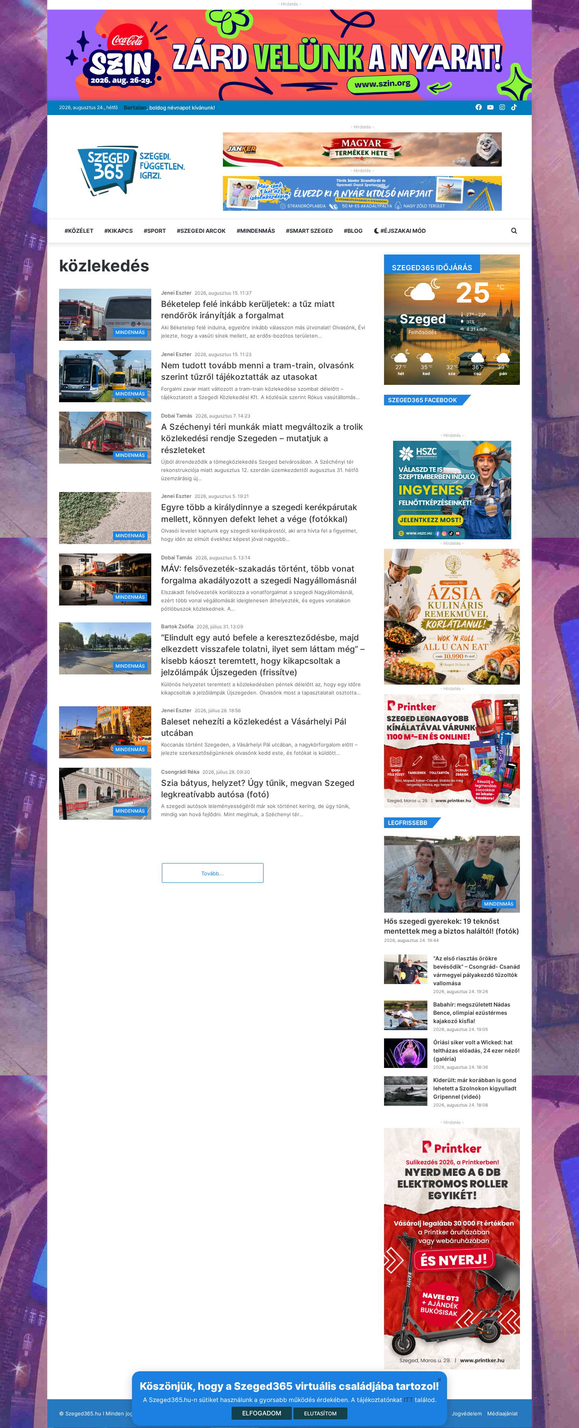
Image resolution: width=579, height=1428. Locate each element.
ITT (408, 1400)
